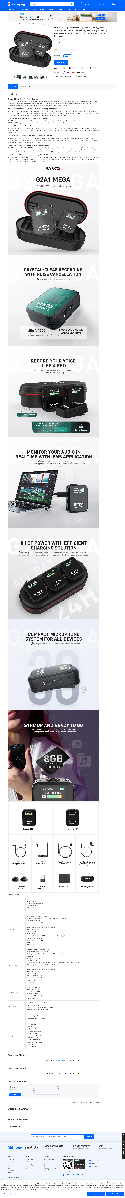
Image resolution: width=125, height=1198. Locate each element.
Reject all (115, 1194)
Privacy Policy (44, 1189)
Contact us (10, 1165)
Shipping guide (29, 1159)
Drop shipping (29, 1165)
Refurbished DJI (80, 9)
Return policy (47, 1161)
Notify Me (61, 62)
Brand (34, 9)
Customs (46, 1166)
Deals (42, 9)
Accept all (95, 1194)
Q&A (30, 86)
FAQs (9, 1168)
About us (10, 1163)
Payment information (31, 1161)
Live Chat (94, 1166)
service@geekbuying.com (99, 1160)
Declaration (47, 1165)
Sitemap (10, 1172)
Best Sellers (24, 9)
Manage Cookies (10, 1194)
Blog (69, 9)
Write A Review (15, 1095)
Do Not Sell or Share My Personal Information (50, 1169)
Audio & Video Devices (33, 24)
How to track (11, 1161)
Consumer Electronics (19, 24)
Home (9, 24)
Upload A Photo (62, 1060)
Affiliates (28, 1166)
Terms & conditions (49, 1159)
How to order (11, 1159)
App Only (60, 9)
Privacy (46, 1163)
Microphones (46, 24)
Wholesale (28, 1163)
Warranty (10, 1166)
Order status (11, 1170)
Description (13, 86)
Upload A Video (62, 1073)
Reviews (23, 86)
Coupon (50, 9)
